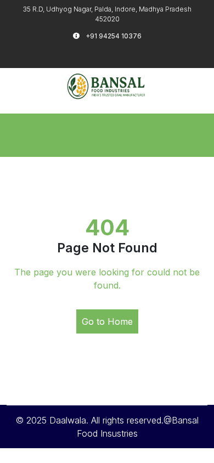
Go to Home (107, 321)
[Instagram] (122, 53)
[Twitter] (107, 53)
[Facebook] (91, 53)
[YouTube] (137, 53)
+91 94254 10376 (113, 36)
